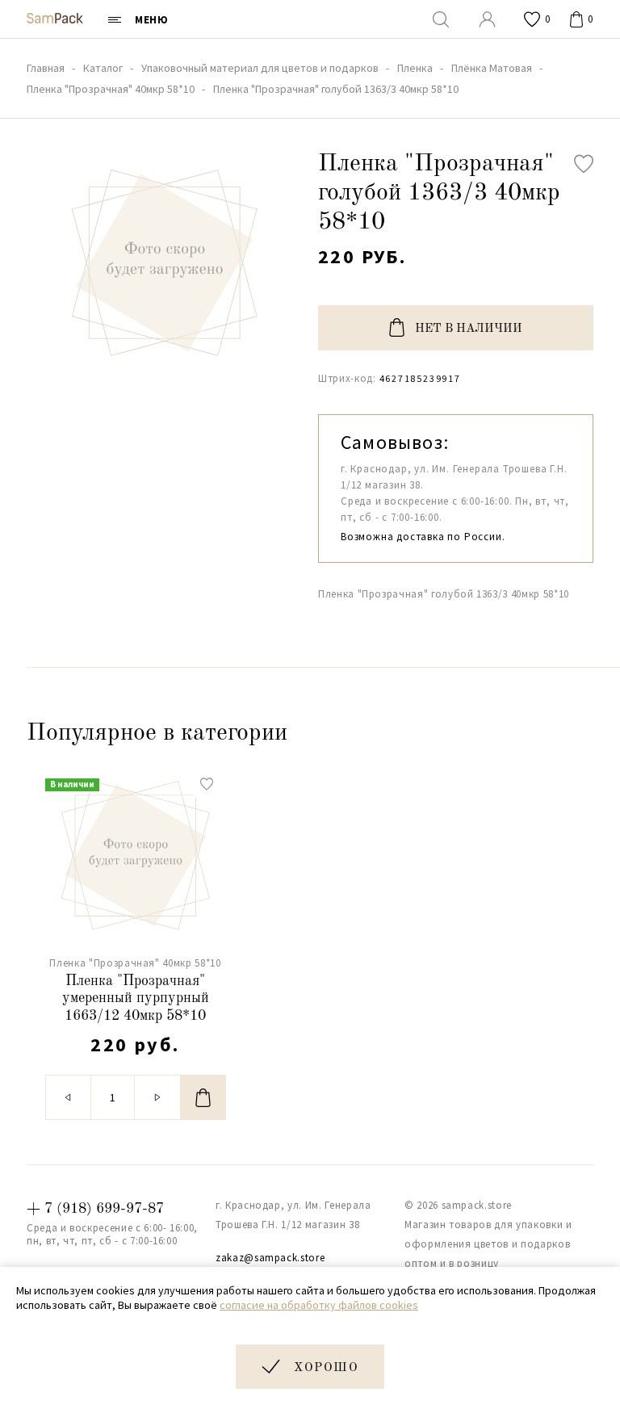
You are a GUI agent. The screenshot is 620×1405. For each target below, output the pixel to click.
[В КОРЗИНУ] (203, 1097)
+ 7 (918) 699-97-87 (95, 1209)
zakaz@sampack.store (270, 1257)
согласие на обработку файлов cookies (319, 1305)
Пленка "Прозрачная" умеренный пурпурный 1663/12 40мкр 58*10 (135, 998)
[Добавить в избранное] (583, 164)
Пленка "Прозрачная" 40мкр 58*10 (134, 963)
